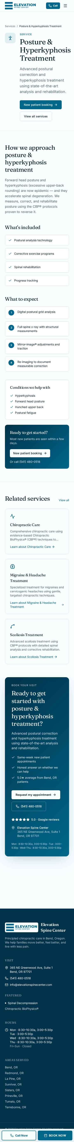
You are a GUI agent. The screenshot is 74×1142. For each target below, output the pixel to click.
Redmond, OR (14, 1073)
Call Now (21, 1135)
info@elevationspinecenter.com (31, 984)
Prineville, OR (14, 1095)
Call (55, 5)
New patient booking (38, 104)
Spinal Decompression (23, 1003)
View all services (36, 116)
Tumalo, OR (12, 1101)
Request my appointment (33, 794)
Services (10, 26)
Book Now (57, 1135)
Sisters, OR (12, 1090)
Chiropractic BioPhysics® (21, 1008)
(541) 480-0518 (31, 806)
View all (64, 500)
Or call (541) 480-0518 (25, 461)
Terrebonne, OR (15, 1107)
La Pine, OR (13, 1078)
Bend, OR (11, 1067)
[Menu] (65, 5)
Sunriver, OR (13, 1084)
